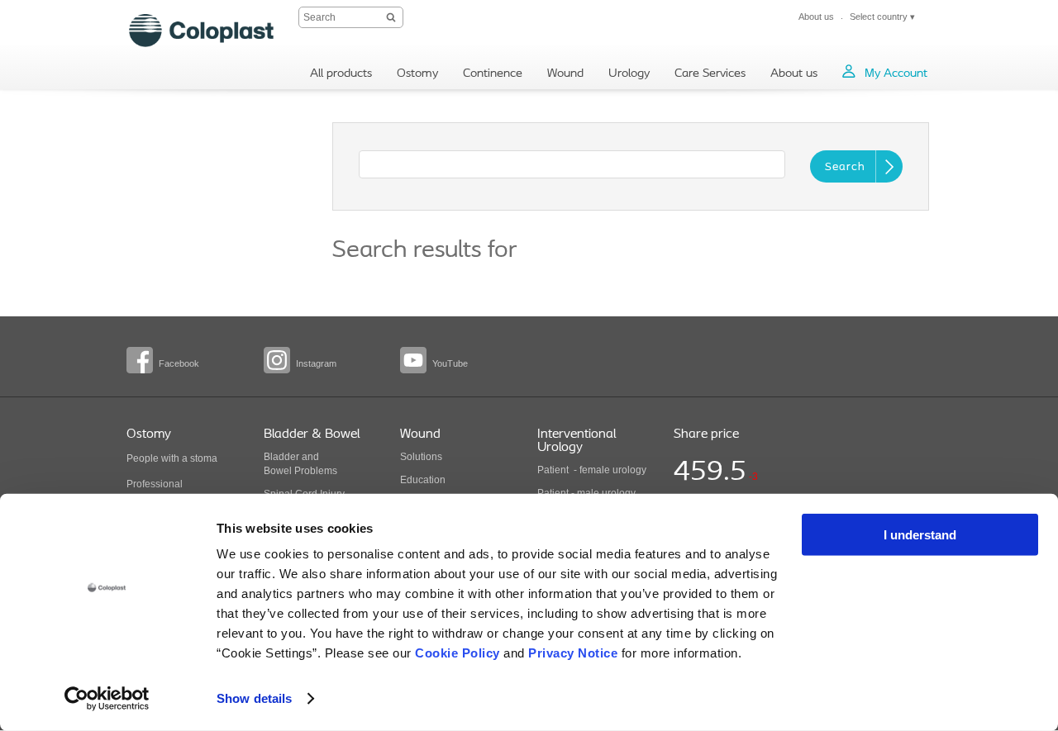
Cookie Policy (457, 653)
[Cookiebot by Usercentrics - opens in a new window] (107, 698)
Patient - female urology (591, 470)
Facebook (179, 363)
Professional (154, 484)
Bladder (281, 457)
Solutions (421, 457)
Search (845, 167)
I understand (920, 535)
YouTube (450, 363)
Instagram (316, 363)
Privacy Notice (572, 653)
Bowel (278, 471)
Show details (254, 698)
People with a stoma (171, 458)
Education (423, 480)
